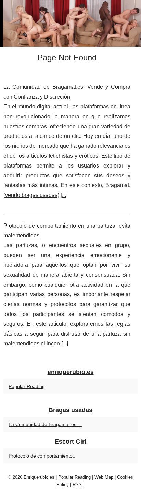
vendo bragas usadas (31, 195)
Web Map (103, 477)
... (64, 195)
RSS (77, 484)
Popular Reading (27, 386)
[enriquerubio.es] (70, 23)
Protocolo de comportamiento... (43, 456)
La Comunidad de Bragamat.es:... (45, 424)
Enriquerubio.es (39, 477)
